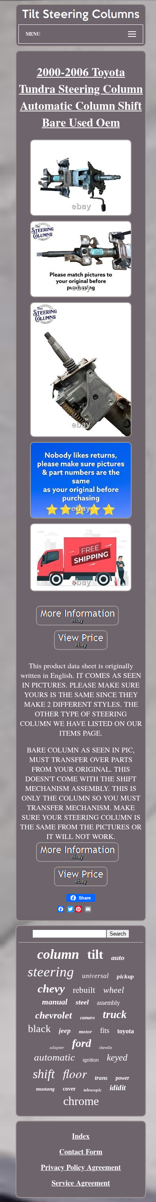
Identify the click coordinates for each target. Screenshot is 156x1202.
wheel (113, 990)
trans (101, 1078)
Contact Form (80, 1151)
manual (55, 1001)
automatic (54, 1057)
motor (85, 1032)
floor (75, 1073)
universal (95, 976)
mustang (45, 1089)
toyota (125, 1031)
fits (104, 1030)
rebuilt (84, 989)
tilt (95, 954)
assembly (108, 1002)
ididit (118, 1087)
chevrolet (53, 1015)
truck (115, 1014)
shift (44, 1074)
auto (117, 958)
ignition (91, 1060)
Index (81, 1136)
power (122, 1078)
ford (81, 1043)
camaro (87, 1017)
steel (82, 1002)
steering (51, 972)
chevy (51, 988)
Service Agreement (81, 1183)
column (58, 954)
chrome (81, 1100)
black (39, 1029)
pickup (125, 976)
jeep (65, 1031)
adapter (57, 1047)
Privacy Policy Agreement (81, 1167)
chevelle (105, 1047)
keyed (117, 1058)
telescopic (93, 1089)
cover (69, 1089)
